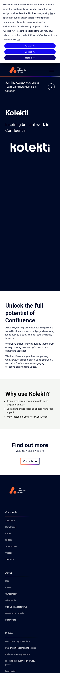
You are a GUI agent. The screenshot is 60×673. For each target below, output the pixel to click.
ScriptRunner (11, 546)
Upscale (8, 553)
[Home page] (25, 70)
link (51, 13)
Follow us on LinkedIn (14, 613)
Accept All (30, 45)
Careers (8, 587)
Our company (11, 594)
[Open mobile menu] (52, 70)
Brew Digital (10, 527)
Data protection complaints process (20, 648)
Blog (7, 581)
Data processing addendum (17, 641)
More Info (30, 57)
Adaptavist (10, 520)
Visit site (28, 461)
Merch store (10, 620)
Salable (8, 540)
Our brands (11, 512)
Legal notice (10, 671)
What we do (10, 600)
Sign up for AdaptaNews (16, 607)
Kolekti (8, 533)
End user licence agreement (17, 654)
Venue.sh (9, 559)
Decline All (30, 51)
